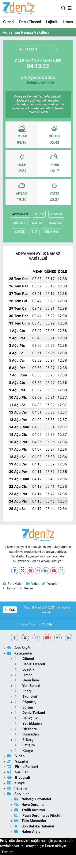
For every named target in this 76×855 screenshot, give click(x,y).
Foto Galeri (15, 584)
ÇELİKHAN (51, 232)
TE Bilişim (49, 624)
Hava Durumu (33, 804)
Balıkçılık (30, 718)
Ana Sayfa (22, 648)
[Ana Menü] (70, 8)
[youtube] (47, 637)
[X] (22, 570)
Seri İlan (21, 772)
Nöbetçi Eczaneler (36, 799)
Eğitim (27, 707)
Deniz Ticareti (30, 21)
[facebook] (14, 637)
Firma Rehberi (26, 766)
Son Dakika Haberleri (39, 826)
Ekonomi (29, 696)
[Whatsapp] (61, 570)
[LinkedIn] (45, 570)
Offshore (29, 729)
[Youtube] (53, 570)
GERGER (56, 214)
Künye (28, 588)
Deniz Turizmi (33, 712)
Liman (68, 21)
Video (35, 584)
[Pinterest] (30, 570)
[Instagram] (38, 570)
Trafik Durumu (33, 810)
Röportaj (29, 702)
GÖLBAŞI (19, 223)
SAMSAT (55, 223)
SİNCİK (20, 232)
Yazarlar (52, 584)
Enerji (27, 691)
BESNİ (39, 214)
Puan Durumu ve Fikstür (42, 815)
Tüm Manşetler (34, 821)
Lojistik (52, 21)
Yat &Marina (32, 723)
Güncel (8, 21)
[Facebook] (14, 570)
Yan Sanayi (31, 686)
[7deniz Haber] (18, 8)
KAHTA (37, 223)
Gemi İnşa (30, 680)
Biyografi (22, 777)
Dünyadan (30, 734)
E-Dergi (28, 740)
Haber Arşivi (32, 831)
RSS (11, 610)
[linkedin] (68, 637)
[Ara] (63, 8)
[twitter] (25, 637)
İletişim (12, 588)
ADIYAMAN (20, 214)
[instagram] (36, 637)
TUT (34, 232)
